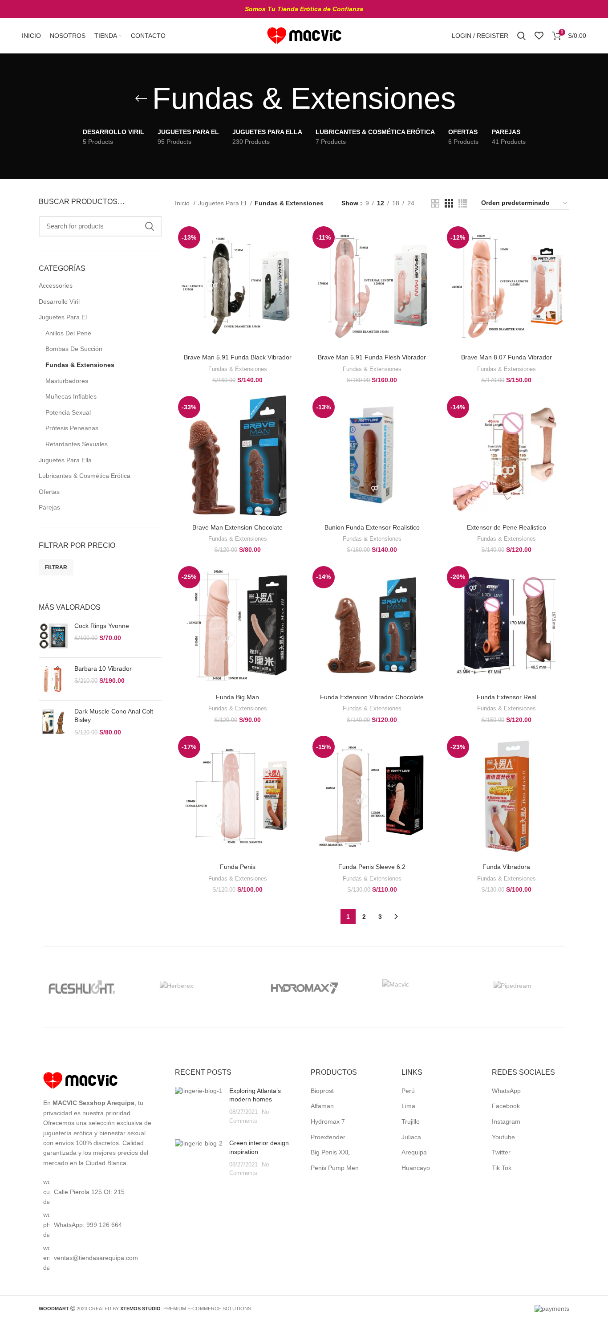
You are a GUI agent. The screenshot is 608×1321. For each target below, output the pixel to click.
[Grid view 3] (449, 203)
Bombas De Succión (73, 348)
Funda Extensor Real (506, 697)
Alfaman (322, 1105)
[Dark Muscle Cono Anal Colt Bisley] (53, 722)
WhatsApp (506, 1090)
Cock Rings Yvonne (101, 625)
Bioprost (322, 1090)
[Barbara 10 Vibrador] (53, 679)
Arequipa (414, 1152)
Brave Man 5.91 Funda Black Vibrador (238, 357)
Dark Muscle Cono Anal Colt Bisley (113, 716)
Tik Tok (501, 1167)
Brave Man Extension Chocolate (237, 527)
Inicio (183, 203)
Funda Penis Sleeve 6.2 (371, 866)
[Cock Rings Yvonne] (53, 636)
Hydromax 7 (328, 1121)
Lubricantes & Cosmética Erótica (84, 475)
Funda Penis (237, 866)
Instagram (506, 1121)
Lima (408, 1105)
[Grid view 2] (435, 203)
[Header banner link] (304, 9)
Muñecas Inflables (71, 396)
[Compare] (294, 238)
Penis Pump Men (335, 1167)
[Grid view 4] (462, 203)
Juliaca (411, 1137)
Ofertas (49, 491)
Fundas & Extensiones (79, 364)
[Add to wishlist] (294, 278)
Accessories (56, 285)
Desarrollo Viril (59, 301)
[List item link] (100, 1224)
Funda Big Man (237, 697)
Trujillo (410, 1121)
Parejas (49, 507)
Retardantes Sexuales (76, 444)
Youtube (503, 1137)
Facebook (506, 1105)
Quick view (294, 258)
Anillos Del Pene (68, 333)
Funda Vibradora (506, 866)
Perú (408, 1090)
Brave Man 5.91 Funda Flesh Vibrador (372, 357)
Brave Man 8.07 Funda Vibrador (506, 357)
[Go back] (141, 98)
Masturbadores (66, 380)
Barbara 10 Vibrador (103, 668)
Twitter (501, 1152)
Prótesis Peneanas (71, 428)
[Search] (521, 36)
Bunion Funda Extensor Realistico (372, 527)
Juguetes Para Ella (65, 460)
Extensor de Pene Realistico (506, 527)
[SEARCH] (149, 226)
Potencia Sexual (68, 412)
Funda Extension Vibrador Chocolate (372, 697)
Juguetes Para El (63, 317)
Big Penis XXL (330, 1152)
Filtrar (56, 567)
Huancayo (415, 1167)
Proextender (328, 1137)
